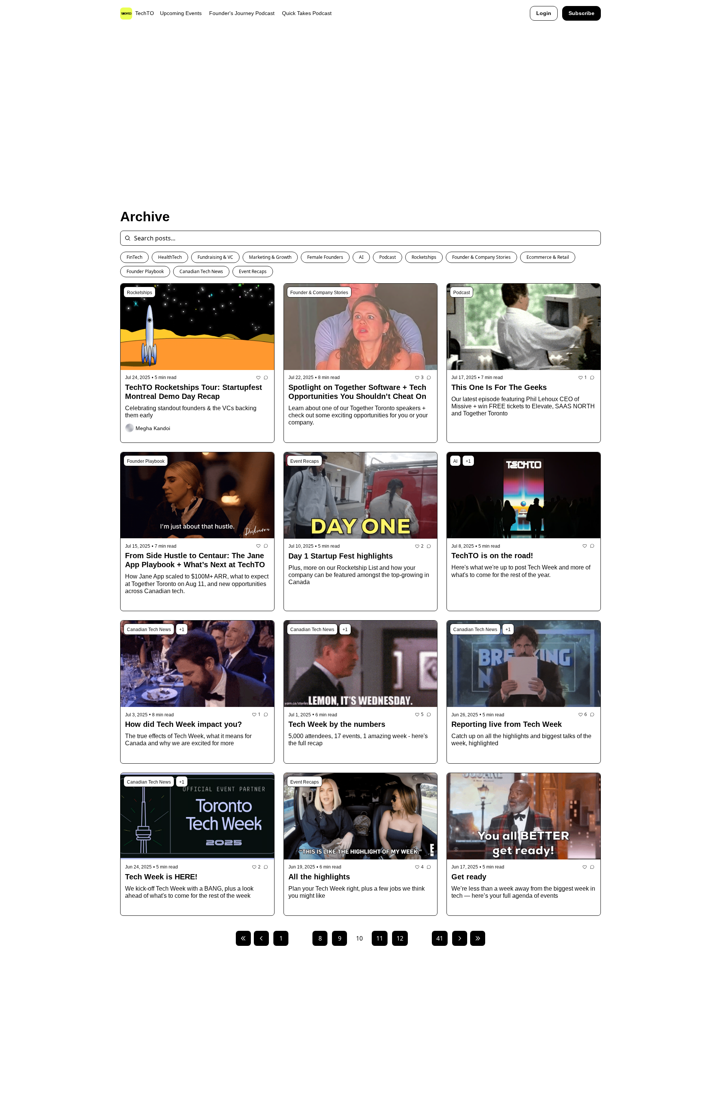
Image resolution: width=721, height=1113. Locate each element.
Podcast (387, 257)
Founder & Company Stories (481, 257)
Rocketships (424, 257)
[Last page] (477, 938)
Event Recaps (253, 271)
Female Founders (325, 257)
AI (361, 257)
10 (359, 938)
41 (439, 938)
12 (400, 938)
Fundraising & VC (215, 257)
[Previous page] (261, 938)
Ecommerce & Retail (547, 257)
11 (379, 938)
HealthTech (170, 257)
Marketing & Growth (270, 257)
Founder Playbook (145, 271)
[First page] (243, 938)
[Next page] (459, 938)
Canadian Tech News (201, 271)
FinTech (134, 257)
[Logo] (126, 14)
